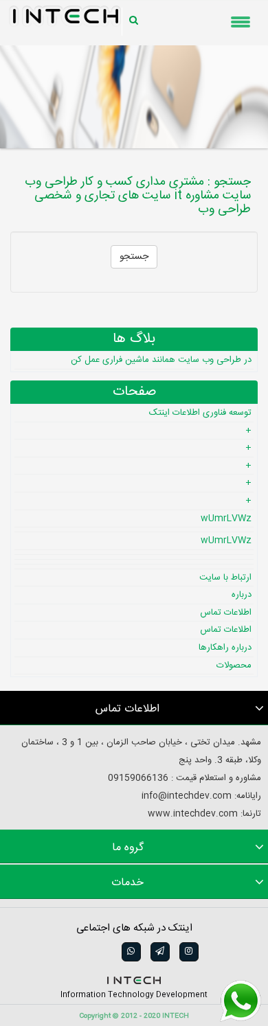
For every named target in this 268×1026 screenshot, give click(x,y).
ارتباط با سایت (225, 577)
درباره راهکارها (225, 647)
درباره (242, 594)
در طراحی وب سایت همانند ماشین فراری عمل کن (161, 359)
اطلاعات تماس (226, 612)
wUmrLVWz (226, 518)
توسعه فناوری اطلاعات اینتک (200, 412)
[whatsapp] (130, 951)
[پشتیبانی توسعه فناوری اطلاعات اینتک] (240, 1001)
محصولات (234, 665)
